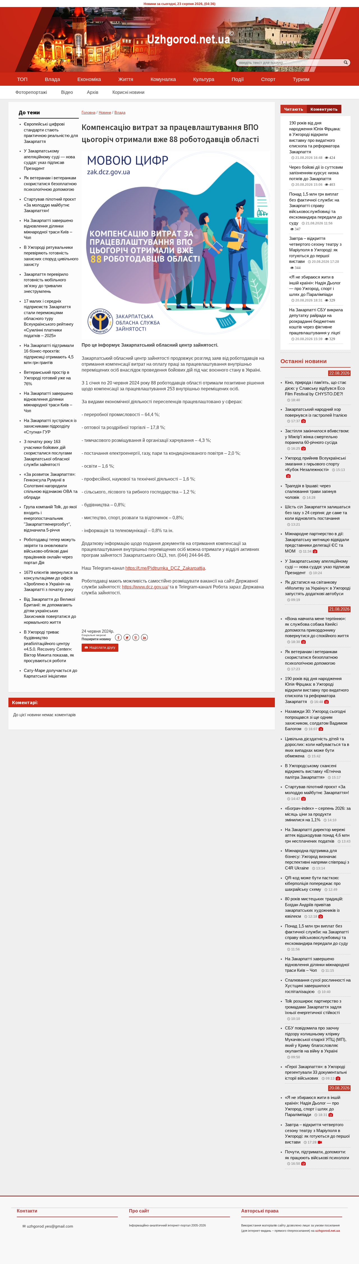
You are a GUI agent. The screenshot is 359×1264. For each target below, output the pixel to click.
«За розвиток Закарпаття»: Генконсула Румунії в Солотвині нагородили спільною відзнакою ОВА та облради (50, 486)
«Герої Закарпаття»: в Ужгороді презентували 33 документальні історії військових (316, 1072)
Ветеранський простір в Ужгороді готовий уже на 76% (47, 378)
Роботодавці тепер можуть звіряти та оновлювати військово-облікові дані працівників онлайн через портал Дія (49, 551)
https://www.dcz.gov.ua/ (145, 586)
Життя (125, 79)
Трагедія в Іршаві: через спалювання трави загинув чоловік (310, 492)
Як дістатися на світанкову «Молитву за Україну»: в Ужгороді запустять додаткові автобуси (317, 588)
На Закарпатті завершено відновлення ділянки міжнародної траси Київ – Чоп (317, 965)
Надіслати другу (100, 648)
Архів (92, 92)
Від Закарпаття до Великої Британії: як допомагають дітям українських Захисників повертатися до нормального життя (50, 611)
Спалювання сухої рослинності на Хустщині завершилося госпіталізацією (318, 986)
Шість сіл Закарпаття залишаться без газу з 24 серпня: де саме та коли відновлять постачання (317, 513)
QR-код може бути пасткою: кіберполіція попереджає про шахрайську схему (312, 884)
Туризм (301, 79)
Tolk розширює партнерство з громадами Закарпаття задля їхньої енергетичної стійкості (313, 1007)
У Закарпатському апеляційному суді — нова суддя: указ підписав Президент (317, 567)
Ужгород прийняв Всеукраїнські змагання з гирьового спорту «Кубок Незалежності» (315, 464)
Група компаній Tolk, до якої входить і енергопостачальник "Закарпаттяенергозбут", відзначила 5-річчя (50, 518)
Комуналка (163, 79)
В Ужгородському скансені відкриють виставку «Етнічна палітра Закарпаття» (313, 772)
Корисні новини (128, 92)
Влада (52, 79)
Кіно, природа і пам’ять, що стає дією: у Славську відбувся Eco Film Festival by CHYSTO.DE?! (315, 388)
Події (238, 79)
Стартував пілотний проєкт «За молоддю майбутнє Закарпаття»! (50, 205)
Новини (105, 112)
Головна (88, 112)
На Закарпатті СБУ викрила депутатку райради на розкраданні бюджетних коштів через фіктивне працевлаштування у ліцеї (316, 321)
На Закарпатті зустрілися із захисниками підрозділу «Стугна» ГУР (50, 426)
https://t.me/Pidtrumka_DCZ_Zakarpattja (165, 567)
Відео (67, 92)
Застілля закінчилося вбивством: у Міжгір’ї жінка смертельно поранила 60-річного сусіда (317, 437)
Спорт (268, 79)
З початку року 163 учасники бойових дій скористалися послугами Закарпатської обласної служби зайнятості (48, 453)
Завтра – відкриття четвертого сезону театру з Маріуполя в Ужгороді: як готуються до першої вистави (315, 250)
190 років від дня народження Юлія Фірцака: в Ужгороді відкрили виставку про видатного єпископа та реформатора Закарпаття (317, 690)
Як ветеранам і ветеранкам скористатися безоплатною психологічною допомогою (50, 184)
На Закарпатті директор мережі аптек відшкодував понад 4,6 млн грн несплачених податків (317, 835)
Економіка (89, 79)
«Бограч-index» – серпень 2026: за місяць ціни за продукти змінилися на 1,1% (318, 814)
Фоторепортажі (31, 92)
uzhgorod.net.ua (327, 1230)
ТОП (22, 79)
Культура (203, 79)
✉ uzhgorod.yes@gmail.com (47, 1226)
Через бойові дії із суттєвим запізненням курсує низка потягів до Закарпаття (316, 173)
